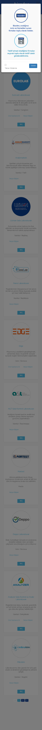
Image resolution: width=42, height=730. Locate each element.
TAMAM (33, 66)
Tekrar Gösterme (11, 68)
